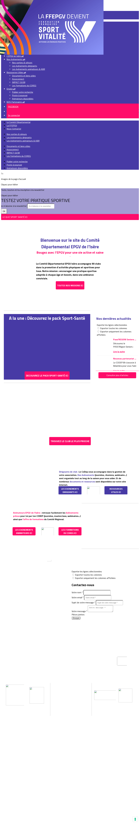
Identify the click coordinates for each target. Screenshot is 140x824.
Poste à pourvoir (19, 95)
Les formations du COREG (24, 85)
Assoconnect (18, 79)
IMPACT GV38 (18, 82)
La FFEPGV (12, 125)
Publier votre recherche (22, 92)
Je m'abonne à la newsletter (14, 206)
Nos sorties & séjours (22, 62)
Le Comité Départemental (18, 122)
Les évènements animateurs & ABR (28, 69)
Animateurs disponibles (22, 98)
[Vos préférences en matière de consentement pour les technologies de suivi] (135, 819)
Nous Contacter (14, 128)
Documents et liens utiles (24, 75)
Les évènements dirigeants (24, 66)
